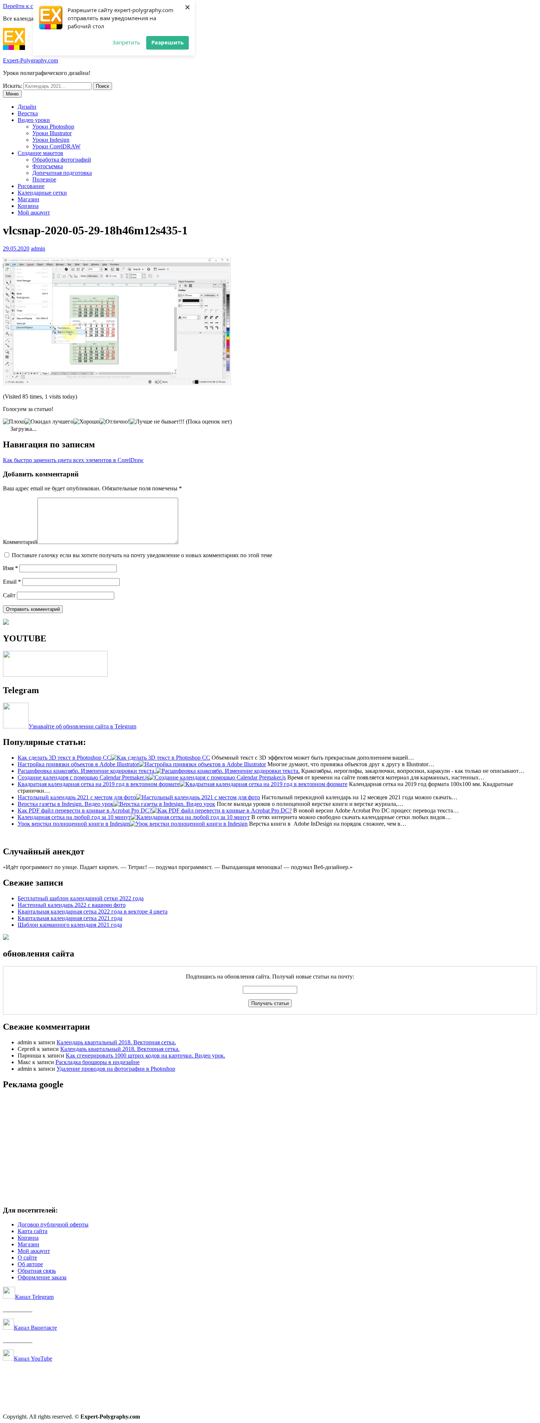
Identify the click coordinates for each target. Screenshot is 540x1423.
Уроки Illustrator (52, 133)
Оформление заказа (42, 1277)
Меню (12, 94)
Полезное (44, 179)
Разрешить (167, 42)
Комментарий (20, 542)
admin (38, 248)
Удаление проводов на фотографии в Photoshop (116, 1069)
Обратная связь (37, 1271)
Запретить (126, 42)
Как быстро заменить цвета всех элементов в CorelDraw (73, 460)
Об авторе (30, 1264)
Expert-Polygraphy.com (30, 60)
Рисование (31, 186)
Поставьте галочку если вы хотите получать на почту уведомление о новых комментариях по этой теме (142, 555)
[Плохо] (14, 421)
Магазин (28, 199)
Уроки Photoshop (53, 126)
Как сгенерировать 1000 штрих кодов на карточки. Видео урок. (145, 1055)
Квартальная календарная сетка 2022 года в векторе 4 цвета (93, 911)
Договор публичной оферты (53, 1224)
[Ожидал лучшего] (49, 421)
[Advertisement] (223, 1148)
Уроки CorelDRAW (56, 146)
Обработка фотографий (61, 159)
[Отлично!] (115, 421)
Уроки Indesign (50, 140)
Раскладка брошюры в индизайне (97, 1062)
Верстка (28, 113)
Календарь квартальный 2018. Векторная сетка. (116, 1042)
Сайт (9, 595)
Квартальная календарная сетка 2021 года (70, 918)
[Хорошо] (86, 421)
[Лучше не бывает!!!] (157, 421)
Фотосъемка (47, 166)
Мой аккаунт (34, 212)
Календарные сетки (42, 193)
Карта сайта (32, 1231)
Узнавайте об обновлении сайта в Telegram (82, 726)
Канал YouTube (33, 1358)
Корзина (28, 206)
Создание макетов (40, 153)
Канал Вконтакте (35, 1328)
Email (12, 582)
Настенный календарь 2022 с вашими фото (72, 905)
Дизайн (27, 107)
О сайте (27, 1257)
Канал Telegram (34, 1297)
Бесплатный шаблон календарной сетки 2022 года (81, 898)
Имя (10, 568)
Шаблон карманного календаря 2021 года (70, 925)
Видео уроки (34, 120)
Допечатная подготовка (62, 173)
